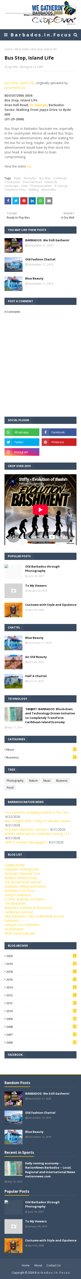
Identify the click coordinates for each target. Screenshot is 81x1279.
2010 (41, 1011)
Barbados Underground (21, 869)
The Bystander (15, 903)
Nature (33, 781)
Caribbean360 (14, 865)
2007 (41, 1035)
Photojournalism (41, 186)
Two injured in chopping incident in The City (36, 812)
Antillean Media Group (20, 878)
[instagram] (21, 452)
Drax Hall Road (32, 182)
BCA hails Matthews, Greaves (25, 829)
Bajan (17, 178)
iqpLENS (13, 67)
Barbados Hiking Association (25, 886)
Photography (15, 781)
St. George (38, 105)
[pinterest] (59, 442)
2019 (41, 964)
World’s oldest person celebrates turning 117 (36, 834)
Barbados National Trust (22, 873)
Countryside (12, 182)
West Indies (22, 49)
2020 (40, 956)
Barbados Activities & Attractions (28, 908)
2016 (41, 979)
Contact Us (54, 1265)
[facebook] (59, 432)
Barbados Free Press (19, 890)
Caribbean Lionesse (18, 912)
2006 (41, 1042)
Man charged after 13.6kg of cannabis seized (37, 821)
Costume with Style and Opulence (50, 605)
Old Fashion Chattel (40, 259)
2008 (41, 1027)
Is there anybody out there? (24, 899)
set (29, 166)
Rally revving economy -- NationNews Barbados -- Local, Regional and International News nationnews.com (50, 1169)
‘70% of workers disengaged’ (25, 842)
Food (10, 787)
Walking (33, 190)
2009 (41, 1019)
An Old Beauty (36, 657)
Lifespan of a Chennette (22, 925)
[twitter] (21, 442)
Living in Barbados (17, 895)
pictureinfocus (14, 87)
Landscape (11, 186)
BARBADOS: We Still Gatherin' (47, 240)
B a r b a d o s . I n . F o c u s (41, 35)
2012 (41, 1003)
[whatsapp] (21, 432)
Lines (24, 186)
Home (8, 49)
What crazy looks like (19, 933)
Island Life (51, 182)
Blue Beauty (34, 278)
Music (41, 749)
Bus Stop (45, 178)
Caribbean (60, 178)
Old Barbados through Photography (42, 568)
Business (40, 757)
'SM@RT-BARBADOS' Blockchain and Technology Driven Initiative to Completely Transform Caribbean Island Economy (50, 715)
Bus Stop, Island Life (19, 83)
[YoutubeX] (59, 452)
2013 (40, 995)
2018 (40, 972)
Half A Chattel (36, 676)
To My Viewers (36, 586)
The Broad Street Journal (22, 882)
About (38, 1265)
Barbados (30, 178)
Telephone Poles (15, 190)
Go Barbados (14, 929)
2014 (40, 987)
